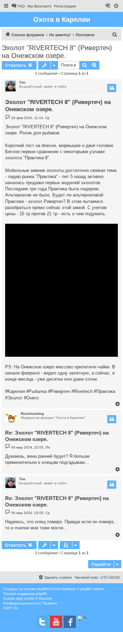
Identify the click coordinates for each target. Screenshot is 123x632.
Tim (22, 82)
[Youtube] (56, 622)
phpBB (42, 589)
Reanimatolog (32, 413)
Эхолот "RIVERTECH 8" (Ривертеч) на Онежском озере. (57, 51)
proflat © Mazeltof (38, 598)
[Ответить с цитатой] (111, 88)
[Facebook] (70, 622)
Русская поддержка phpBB (25, 594)
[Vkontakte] (42, 622)
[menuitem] (18, 6)
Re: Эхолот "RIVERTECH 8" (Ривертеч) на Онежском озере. (57, 436)
